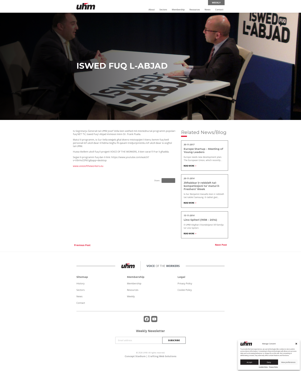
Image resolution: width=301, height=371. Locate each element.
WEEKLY (216, 2)
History (80, 283)
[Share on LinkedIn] (168, 180)
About (152, 9)
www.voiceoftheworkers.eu (88, 166)
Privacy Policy (273, 367)
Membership (178, 9)
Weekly (131, 296)
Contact (219, 9)
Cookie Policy (263, 367)
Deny (269, 362)
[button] (296, 344)
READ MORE (189, 166)
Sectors (163, 9)
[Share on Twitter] (172, 180)
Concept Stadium (135, 356)
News (207, 9)
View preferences (288, 362)
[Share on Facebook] (164, 180)
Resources (194, 9)
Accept (249, 362)
